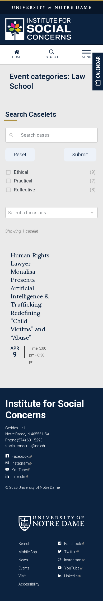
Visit (22, 576)
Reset (20, 154)
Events (24, 568)
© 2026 (11, 487)
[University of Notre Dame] (51, 523)
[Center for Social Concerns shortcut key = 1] (51, 29)
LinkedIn (19, 477)
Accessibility (28, 584)
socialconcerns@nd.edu (25, 446)
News (23, 560)
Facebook (21, 456)
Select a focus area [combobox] (28, 212)
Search (52, 57)
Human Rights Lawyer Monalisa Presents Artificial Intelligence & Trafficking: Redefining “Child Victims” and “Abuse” (30, 296)
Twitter (70, 552)
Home (17, 57)
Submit (80, 154)
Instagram (21, 463)
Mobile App (27, 552)
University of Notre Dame (51, 7)
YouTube (20, 470)
